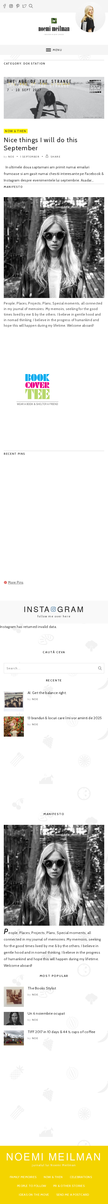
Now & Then (15, 131)
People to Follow (31, 1186)
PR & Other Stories (69, 1186)
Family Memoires (23, 1177)
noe (11, 156)
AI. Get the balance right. (47, 692)
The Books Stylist (42, 988)
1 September (30, 156)
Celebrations (81, 1177)
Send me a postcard (72, 1194)
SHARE (55, 156)
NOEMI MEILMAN (54, 1156)
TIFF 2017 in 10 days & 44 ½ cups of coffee (61, 1032)
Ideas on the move (34, 1194)
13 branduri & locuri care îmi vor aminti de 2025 (65, 718)
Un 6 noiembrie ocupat (46, 1013)
